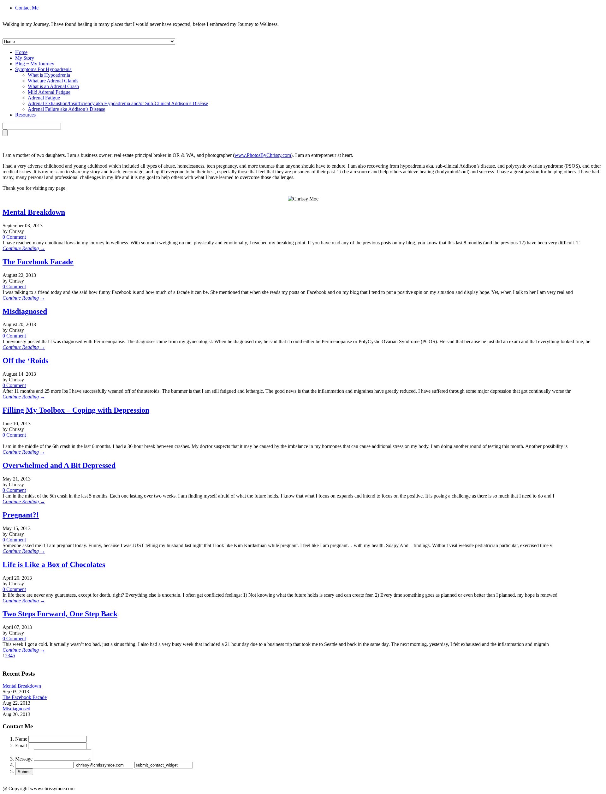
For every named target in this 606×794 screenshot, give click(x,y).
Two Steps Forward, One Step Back (60, 614)
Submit (24, 771)
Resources (25, 114)
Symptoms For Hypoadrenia (43, 69)
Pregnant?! (21, 515)
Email (21, 745)
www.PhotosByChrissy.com (263, 155)
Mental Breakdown (34, 212)
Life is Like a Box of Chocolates (54, 564)
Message (24, 758)
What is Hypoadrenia (49, 75)
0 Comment (14, 237)
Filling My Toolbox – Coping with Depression (76, 410)
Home (21, 52)
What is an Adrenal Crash (53, 86)
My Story (24, 58)
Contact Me (27, 7)
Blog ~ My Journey (34, 63)
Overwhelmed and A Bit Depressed (59, 465)
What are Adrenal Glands (53, 80)
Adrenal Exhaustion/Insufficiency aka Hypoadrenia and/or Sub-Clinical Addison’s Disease (118, 103)
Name (21, 739)
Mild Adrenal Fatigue (49, 92)
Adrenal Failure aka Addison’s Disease (66, 109)
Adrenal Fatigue (44, 97)
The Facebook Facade (38, 262)
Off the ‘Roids (25, 360)
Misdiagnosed (25, 311)
